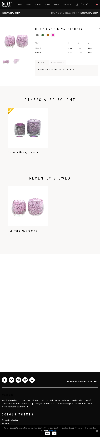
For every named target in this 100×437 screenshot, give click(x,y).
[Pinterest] (32, 380)
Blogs (47, 4)
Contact (66, 4)
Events (38, 4)
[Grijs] (37, 35)
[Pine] (42, 35)
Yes (47, 433)
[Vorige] (6, 41)
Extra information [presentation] (57, 63)
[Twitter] (11, 380)
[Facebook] (4, 380)
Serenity (5, 423)
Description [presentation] (42, 63)
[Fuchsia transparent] (52, 35)
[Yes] (97, 431)
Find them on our (88, 381)
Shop (56, 4)
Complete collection (10, 420)
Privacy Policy (54, 430)
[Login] (77, 4)
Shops (28, 4)
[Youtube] (25, 380)
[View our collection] (82, 4)
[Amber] (47, 35)
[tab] (42, 63)
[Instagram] (18, 380)
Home (20, 4)
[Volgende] (27, 41)
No (54, 433)
